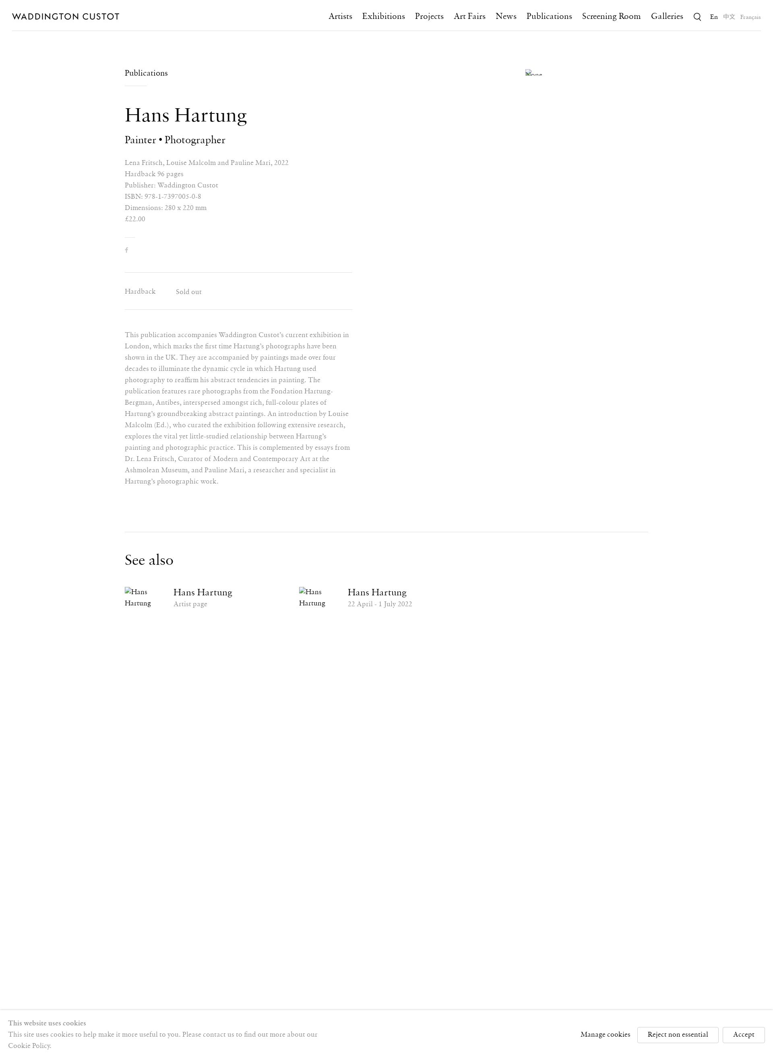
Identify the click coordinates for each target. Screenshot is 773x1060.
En (714, 17)
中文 (729, 17)
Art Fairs (470, 16)
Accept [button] (743, 1034)
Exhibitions (383, 16)
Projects (429, 16)
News (506, 16)
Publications (549, 16)
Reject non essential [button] (678, 1034)
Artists (340, 16)
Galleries (667, 16)
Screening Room (611, 16)
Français (750, 17)
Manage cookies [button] (605, 1034)
